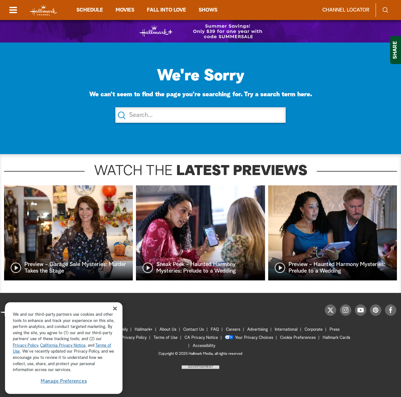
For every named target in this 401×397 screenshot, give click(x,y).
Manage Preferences (64, 381)
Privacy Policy (134, 338)
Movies (125, 10)
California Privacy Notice (63, 346)
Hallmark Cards (336, 338)
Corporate (314, 330)
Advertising (257, 330)
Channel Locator (345, 10)
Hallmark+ (144, 330)
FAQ (215, 330)
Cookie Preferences (298, 338)
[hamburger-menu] (13, 10)
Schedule (89, 10)
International (286, 330)
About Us (167, 330)
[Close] (115, 309)
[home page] (43, 10)
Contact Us (193, 330)
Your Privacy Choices (254, 338)
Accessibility (204, 346)
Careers (233, 330)
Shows (208, 10)
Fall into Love (166, 10)
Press (335, 330)
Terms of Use (166, 338)
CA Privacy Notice (201, 338)
